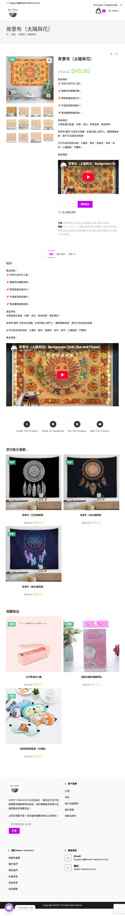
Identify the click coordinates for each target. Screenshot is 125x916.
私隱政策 (13, 876)
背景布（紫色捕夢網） (33, 586)
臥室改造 (65, 234)
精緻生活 (107, 230)
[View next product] (116, 54)
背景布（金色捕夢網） (91, 515)
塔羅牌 (98, 226)
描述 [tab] (51, 254)
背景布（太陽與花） (28, 34)
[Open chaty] (9, 906)
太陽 (104, 226)
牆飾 (99, 223)
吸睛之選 (89, 226)
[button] (49, 60)
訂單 (67, 791)
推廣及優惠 (14, 857)
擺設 (94, 230)
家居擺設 (87, 223)
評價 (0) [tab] (72, 254)
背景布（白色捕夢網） (33, 515)
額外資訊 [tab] (61, 254)
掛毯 (89, 230)
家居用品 (62, 230)
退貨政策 (13, 882)
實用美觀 (81, 230)
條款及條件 (70, 815)
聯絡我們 (13, 870)
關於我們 (13, 864)
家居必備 (111, 226)
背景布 (106, 223)
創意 (82, 226)
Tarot (66, 226)
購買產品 (85, 204)
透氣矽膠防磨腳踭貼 (91, 676)
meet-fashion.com (85, 869)
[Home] (7, 34)
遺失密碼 (69, 809)
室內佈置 (67, 223)
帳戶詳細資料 (72, 803)
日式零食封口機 (34, 676)
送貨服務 (13, 888)
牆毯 (94, 223)
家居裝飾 (72, 230)
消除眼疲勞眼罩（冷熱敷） (33, 748)
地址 (67, 797)
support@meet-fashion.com (91, 859)
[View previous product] (111, 54)
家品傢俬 (77, 223)
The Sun (74, 226)
